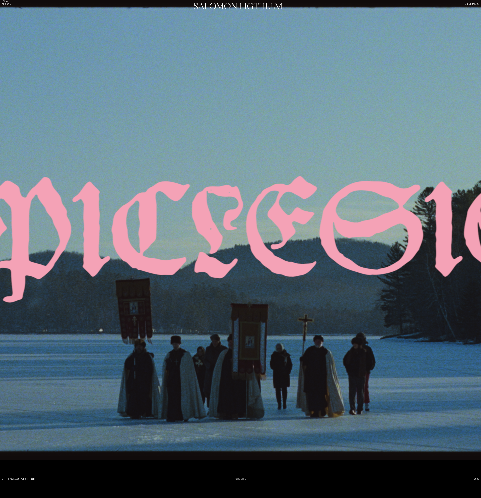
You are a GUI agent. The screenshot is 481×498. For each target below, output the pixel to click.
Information (472, 4)
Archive (6, 4)
